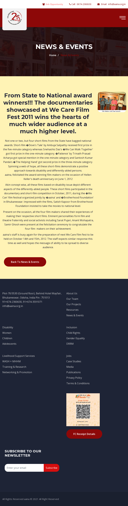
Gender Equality (75, 338)
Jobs (68, 356)
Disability (7, 327)
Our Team (72, 299)
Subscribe (51, 468)
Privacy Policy (74, 377)
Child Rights (73, 333)
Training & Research (14, 367)
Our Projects (73, 304)
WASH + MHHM (11, 361)
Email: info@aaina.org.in (113, 4)
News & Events (75, 315)
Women (6, 333)
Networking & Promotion (17, 372)
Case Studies (73, 361)
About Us (71, 293)
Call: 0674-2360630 (81, 4)
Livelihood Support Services (18, 356)
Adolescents (9, 343)
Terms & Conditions (78, 383)
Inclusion (71, 327)
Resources (72, 309)
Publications (73, 372)
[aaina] (14, 17)
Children (7, 338)
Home (52, 55)
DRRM (70, 343)
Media (70, 367)
